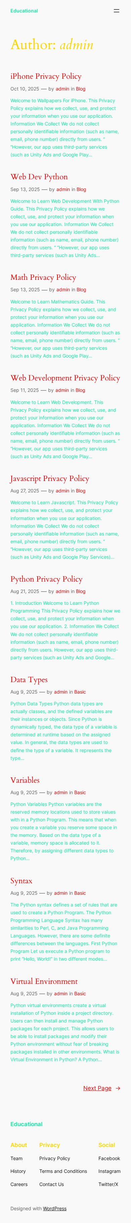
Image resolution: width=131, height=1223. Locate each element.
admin (62, 88)
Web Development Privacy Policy (65, 377)
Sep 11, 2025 (24, 390)
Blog (81, 88)
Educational (24, 10)
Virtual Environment (44, 981)
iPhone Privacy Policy (46, 76)
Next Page (102, 1088)
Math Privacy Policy (43, 277)
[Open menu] (117, 11)
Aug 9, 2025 (24, 692)
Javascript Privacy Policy (49, 478)
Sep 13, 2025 (25, 189)
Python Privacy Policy (46, 579)
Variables (25, 780)
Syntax (21, 880)
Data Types (29, 679)
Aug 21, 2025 (24, 591)
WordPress (55, 1208)
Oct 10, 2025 (24, 88)
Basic (80, 692)
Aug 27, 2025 (24, 490)
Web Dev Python (39, 176)
